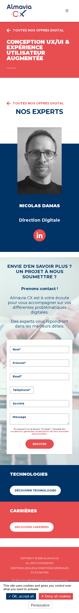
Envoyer (40, 444)
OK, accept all (22, 596)
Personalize (40, 605)
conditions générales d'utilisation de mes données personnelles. (39, 432)
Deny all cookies (57, 596)
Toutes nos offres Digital (38, 103)
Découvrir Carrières (32, 527)
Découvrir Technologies (35, 490)
